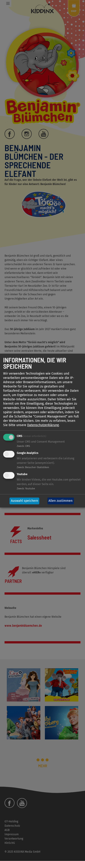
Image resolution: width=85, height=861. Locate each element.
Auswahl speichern (24, 501)
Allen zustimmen (61, 501)
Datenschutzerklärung (43, 425)
